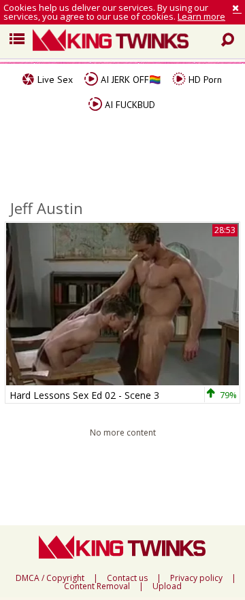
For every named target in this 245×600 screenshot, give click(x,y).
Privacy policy (196, 578)
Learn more (201, 16)
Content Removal (97, 586)
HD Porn (204, 79)
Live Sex (54, 79)
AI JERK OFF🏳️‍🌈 (129, 79)
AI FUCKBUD (128, 105)
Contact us (127, 578)
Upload (167, 586)
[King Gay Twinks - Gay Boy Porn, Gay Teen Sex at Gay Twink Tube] (128, 41)
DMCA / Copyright (50, 578)
